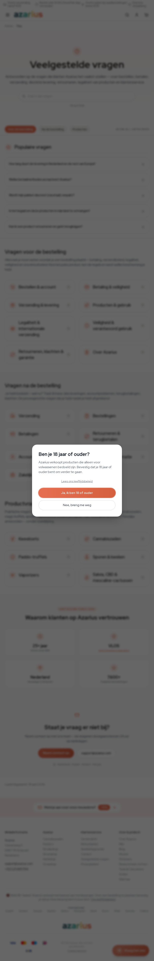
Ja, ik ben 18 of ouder (77, 493)
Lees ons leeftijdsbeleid (77, 481)
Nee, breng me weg (77, 505)
